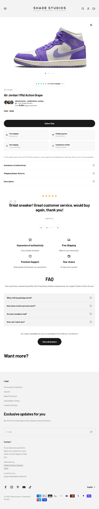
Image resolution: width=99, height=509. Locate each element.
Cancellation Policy (12, 401)
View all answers (49, 342)
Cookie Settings (10, 405)
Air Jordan (8, 89)
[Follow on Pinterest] (17, 487)
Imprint (7, 391)
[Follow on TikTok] (30, 487)
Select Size (49, 123)
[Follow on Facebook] (5, 487)
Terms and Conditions (13, 387)
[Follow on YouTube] (24, 487)
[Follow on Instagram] (11, 487)
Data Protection (10, 396)
